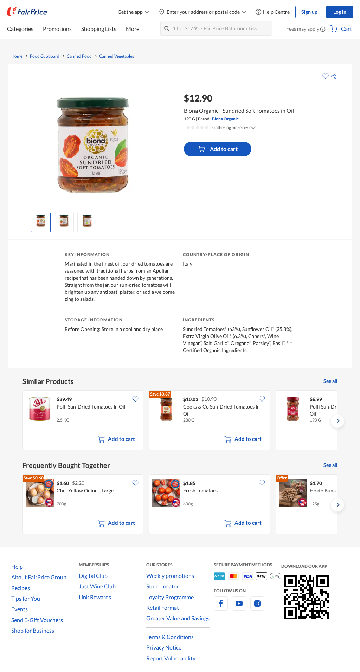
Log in (339, 12)
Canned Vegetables (116, 56)
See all (330, 381)
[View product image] (40, 220)
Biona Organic (225, 119)
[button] (323, 29)
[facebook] (221, 607)
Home (16, 56)
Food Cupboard (44, 56)
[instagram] (257, 607)
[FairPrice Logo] (27, 12)
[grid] (180, 420)
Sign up (309, 12)
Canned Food (79, 56)
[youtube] (239, 607)
